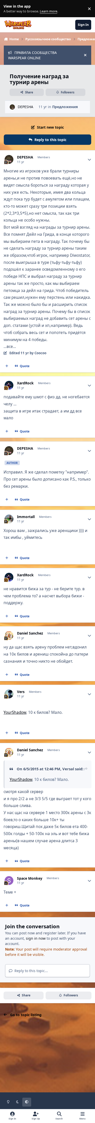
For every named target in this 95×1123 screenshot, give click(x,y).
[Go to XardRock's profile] (9, 385)
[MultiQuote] (7, 366)
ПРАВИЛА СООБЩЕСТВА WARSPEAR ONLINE (32, 55)
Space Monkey (29, 878)
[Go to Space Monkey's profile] (9, 880)
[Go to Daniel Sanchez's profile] (9, 635)
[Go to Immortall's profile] (9, 519)
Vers (21, 691)
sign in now (36, 938)
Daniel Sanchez (30, 633)
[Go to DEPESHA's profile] (12, 107)
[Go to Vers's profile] (9, 693)
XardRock (25, 383)
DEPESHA (25, 106)
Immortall (26, 517)
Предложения (65, 106)
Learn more (10, 8)
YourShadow (15, 712)
